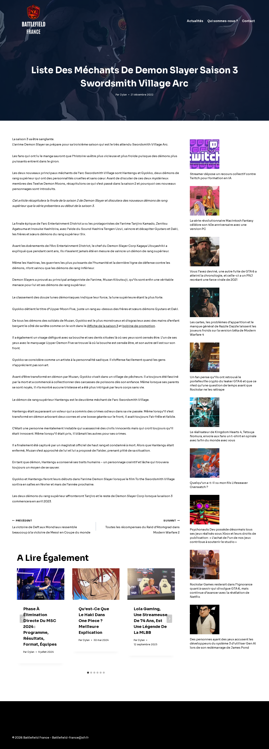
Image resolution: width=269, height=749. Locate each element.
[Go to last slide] (22, 619)
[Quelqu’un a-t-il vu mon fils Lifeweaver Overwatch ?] (223, 463)
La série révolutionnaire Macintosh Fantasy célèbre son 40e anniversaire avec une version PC (221, 225)
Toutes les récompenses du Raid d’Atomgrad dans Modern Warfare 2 (142, 526)
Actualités (195, 21)
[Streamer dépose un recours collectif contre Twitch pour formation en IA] (223, 154)
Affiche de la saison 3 (102, 326)
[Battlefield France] (33, 21)
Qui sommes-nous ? (222, 21)
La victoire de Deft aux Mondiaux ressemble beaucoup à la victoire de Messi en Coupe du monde (51, 526)
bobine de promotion (138, 326)
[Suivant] (169, 619)
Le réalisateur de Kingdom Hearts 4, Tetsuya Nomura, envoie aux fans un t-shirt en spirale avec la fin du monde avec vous (223, 436)
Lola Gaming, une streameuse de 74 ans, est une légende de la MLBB (150, 620)
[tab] (88, 673)
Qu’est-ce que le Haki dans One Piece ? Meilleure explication (94, 620)
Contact (248, 21)
